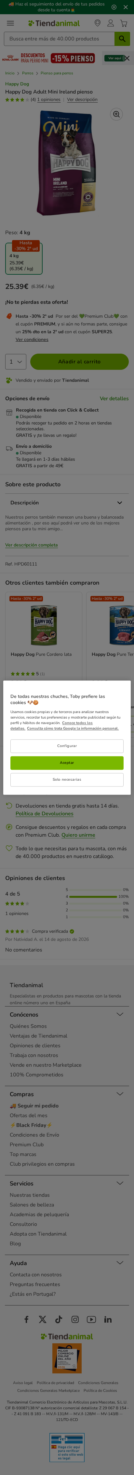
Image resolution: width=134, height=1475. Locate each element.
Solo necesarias (67, 779)
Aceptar (67, 762)
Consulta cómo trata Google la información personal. (73, 728)
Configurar (67, 745)
